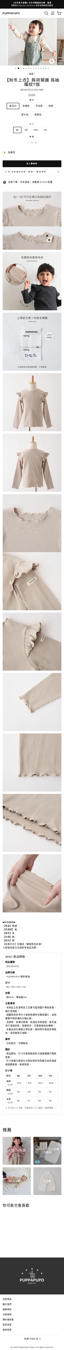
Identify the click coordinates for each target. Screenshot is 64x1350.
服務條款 (7, 1309)
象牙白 (12, 106)
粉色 (51, 106)
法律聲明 (7, 1314)
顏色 (32, 100)
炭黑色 (37, 114)
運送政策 (7, 1329)
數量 (32, 137)
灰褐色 (26, 106)
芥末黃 (39, 106)
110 (45, 130)
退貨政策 (7, 1324)
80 (17, 130)
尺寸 (32, 124)
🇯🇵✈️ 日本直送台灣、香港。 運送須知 (25, 172)
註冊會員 (7, 1299)
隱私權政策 (8, 1319)
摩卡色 (24, 114)
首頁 (31, 74)
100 (36, 130)
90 (26, 130)
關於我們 (7, 1304)
